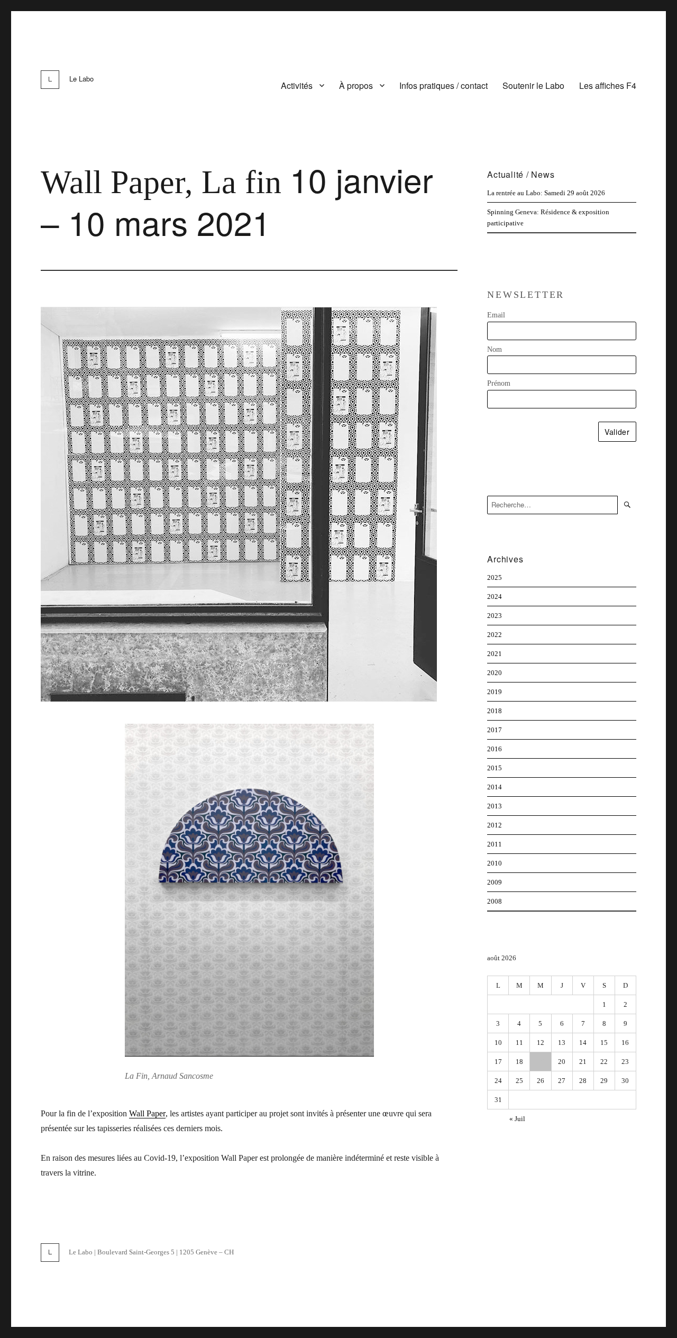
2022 (494, 635)
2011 (494, 844)
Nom (494, 349)
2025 (494, 577)
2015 (494, 768)
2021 (494, 654)
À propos (356, 85)
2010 (494, 863)
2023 (494, 616)
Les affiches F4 (607, 85)
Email (496, 315)
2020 (494, 673)
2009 (494, 882)
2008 (494, 901)
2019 (494, 692)
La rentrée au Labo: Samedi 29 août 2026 (546, 193)
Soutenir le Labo (533, 85)
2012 (494, 825)
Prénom (498, 383)
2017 (494, 730)
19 (540, 1062)
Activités (297, 85)
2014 (494, 787)
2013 (494, 806)
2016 (494, 749)
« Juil (517, 1119)
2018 (494, 711)
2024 (494, 596)
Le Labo (81, 79)
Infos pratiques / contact (443, 85)
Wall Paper (147, 1113)
